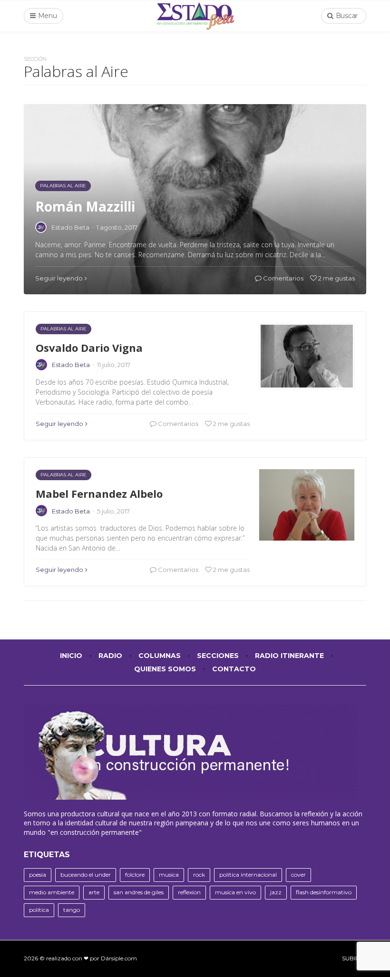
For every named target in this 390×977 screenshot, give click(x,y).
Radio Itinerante (289, 655)
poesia (37, 874)
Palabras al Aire (63, 329)
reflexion (189, 892)
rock (199, 874)
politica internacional (248, 874)
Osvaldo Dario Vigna (89, 347)
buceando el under (85, 874)
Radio (110, 655)
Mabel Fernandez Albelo (99, 493)
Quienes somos (165, 669)
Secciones (218, 655)
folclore (135, 874)
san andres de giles (139, 892)
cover (298, 874)
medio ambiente (51, 892)
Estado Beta (71, 364)
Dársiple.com (119, 958)
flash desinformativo (323, 892)
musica (169, 874)
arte (93, 892)
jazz (276, 892)
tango (71, 909)
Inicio (71, 655)
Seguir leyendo (59, 423)
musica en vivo (235, 892)
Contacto (234, 669)
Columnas (159, 655)
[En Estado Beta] (195, 15)
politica (39, 909)
